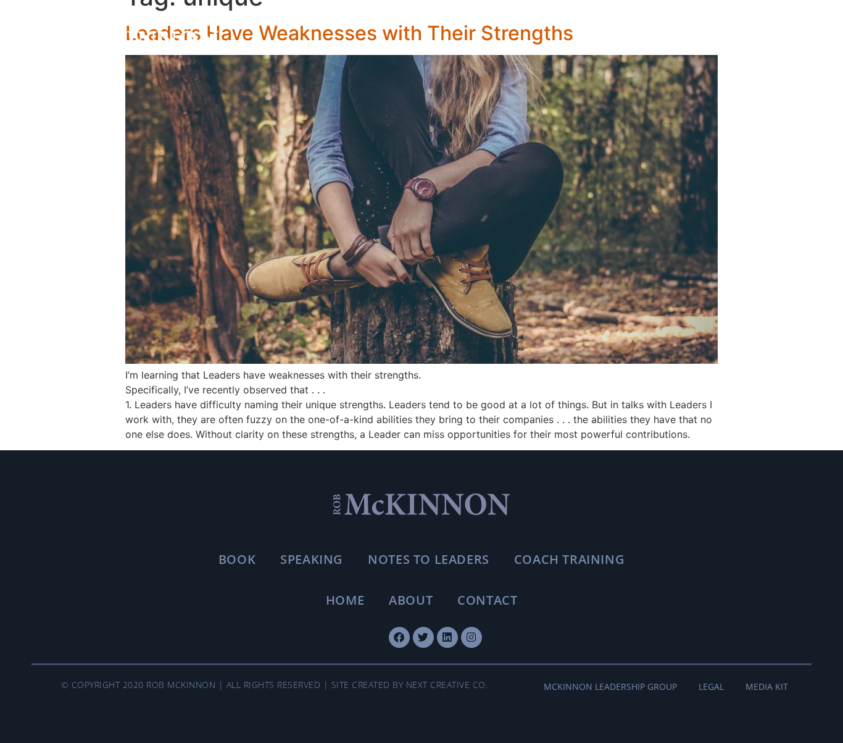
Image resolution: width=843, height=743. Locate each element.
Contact (487, 600)
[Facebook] (399, 637)
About (411, 600)
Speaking (311, 559)
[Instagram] (471, 637)
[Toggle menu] (772, 40)
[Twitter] (423, 637)
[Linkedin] (447, 637)
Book (236, 559)
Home (345, 600)
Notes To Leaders (428, 559)
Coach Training (569, 559)
